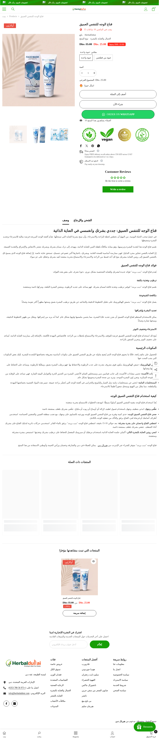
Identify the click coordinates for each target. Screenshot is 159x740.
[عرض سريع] (93, 561)
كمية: (81, 67)
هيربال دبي (102, 445)
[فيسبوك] (80, 146)
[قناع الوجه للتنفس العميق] (79, 577)
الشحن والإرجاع (83, 220)
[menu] (4, 9)
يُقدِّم (99, 644)
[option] (38, 70)
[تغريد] (86, 146)
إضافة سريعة (79, 613)
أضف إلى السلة (118, 94)
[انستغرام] (15, 704)
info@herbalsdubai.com (19, 693)
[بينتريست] (92, 146)
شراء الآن (118, 104)
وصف (65, 220)
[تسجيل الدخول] (146, 9)
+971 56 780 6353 (17, 688)
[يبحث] (13, 9)
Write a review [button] (118, 189)
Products (13, 16)
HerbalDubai (90, 35)
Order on (120, 114)
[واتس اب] (98, 146)
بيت (4, 16)
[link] (20, 521)
